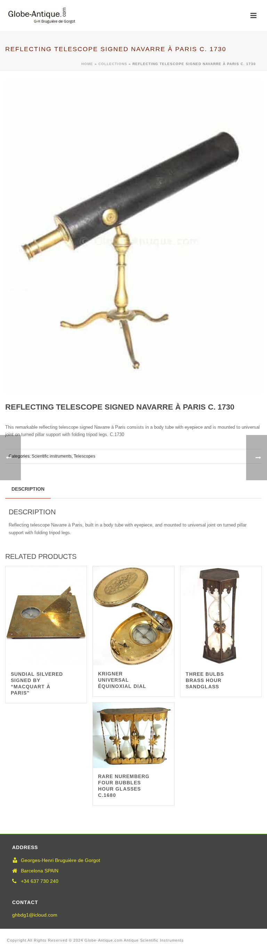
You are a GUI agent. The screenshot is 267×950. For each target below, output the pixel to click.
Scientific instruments (52, 456)
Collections (112, 64)
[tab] (28, 489)
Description (27, 489)
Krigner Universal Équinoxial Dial (122, 680)
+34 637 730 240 (39, 881)
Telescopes (84, 456)
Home (87, 64)
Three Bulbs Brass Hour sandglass (205, 680)
